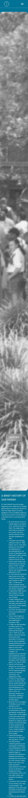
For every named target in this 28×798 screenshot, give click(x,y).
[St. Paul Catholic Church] (6, 4)
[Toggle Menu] (22, 4)
